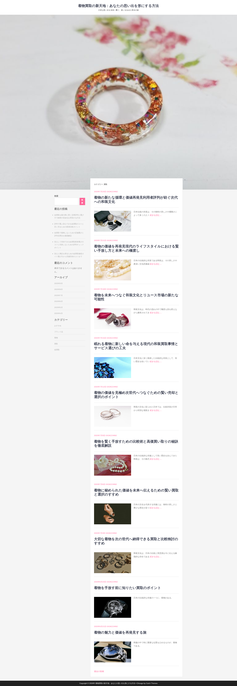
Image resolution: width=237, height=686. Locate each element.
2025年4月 (58, 313)
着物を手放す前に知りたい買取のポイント (127, 588)
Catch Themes (152, 683)
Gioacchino (112, 192)
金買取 (56, 350)
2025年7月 (58, 295)
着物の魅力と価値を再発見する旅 (120, 632)
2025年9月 (58, 283)
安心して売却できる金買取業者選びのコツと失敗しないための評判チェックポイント (69, 245)
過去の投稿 (99, 671)
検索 (56, 196)
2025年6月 (58, 301)
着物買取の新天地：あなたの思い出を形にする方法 (118, 6)
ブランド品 (58, 332)
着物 (56, 338)
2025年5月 (58, 307)
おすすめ (57, 326)
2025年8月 (58, 289)
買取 (56, 344)
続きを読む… (156, 215)
